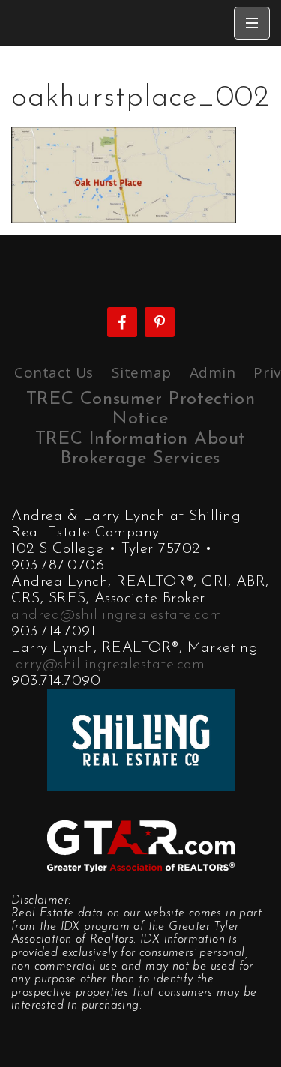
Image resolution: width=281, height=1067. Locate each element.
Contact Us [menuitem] (54, 372)
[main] (140, 134)
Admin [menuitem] (213, 372)
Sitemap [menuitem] (142, 372)
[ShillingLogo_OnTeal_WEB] (141, 738)
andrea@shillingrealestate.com (117, 615)
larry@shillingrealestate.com (108, 664)
